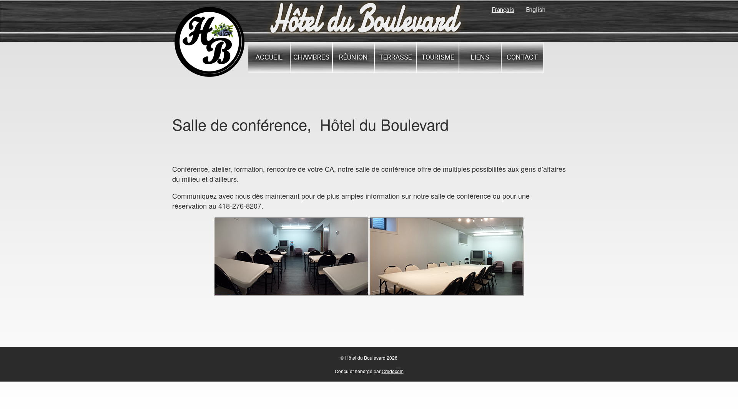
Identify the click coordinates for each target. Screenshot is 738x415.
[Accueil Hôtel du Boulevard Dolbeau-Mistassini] (209, 75)
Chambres (311, 57)
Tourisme (437, 57)
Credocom (393, 371)
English (535, 9)
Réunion (353, 57)
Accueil (269, 57)
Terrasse (395, 57)
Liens (480, 57)
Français (503, 9)
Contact (522, 57)
